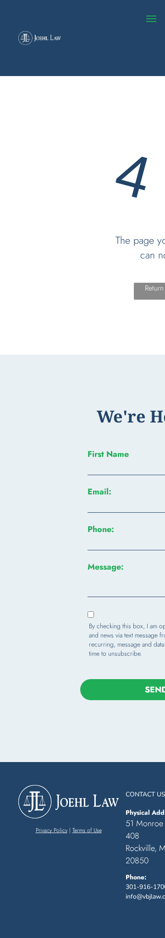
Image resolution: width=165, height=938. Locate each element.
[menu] (151, 19)
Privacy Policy (51, 830)
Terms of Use (87, 830)
